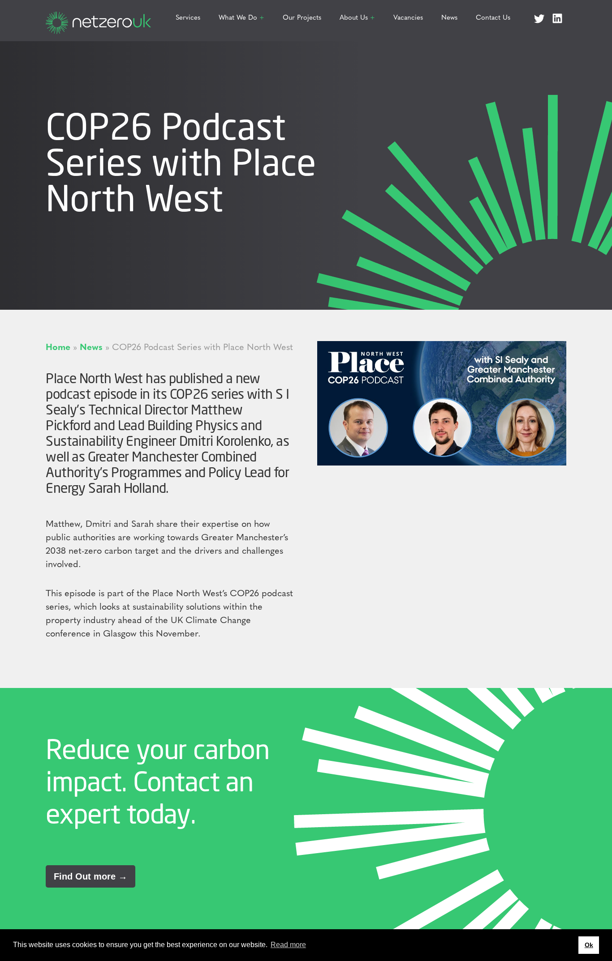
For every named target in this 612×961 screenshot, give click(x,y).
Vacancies (408, 18)
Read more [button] (288, 944)
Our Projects (302, 18)
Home (58, 347)
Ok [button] (589, 944)
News (449, 18)
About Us (354, 18)
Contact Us (493, 18)
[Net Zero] (98, 18)
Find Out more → (90, 876)
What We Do (238, 18)
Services (188, 18)
